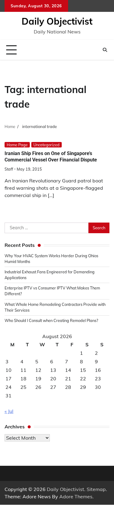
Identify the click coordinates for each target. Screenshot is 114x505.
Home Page (17, 144)
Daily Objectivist (57, 21)
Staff (9, 169)
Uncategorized (46, 144)
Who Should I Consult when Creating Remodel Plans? (51, 320)
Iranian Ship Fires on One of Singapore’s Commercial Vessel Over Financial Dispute (51, 156)
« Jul (9, 411)
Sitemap (96, 489)
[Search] (104, 49)
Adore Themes (75, 496)
